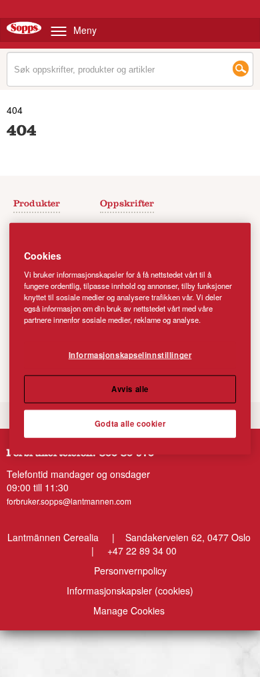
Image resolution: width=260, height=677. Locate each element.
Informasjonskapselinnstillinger (130, 354)
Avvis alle (130, 388)
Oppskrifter (127, 205)
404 (15, 109)
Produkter (36, 205)
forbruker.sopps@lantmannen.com (69, 501)
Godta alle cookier (130, 423)
